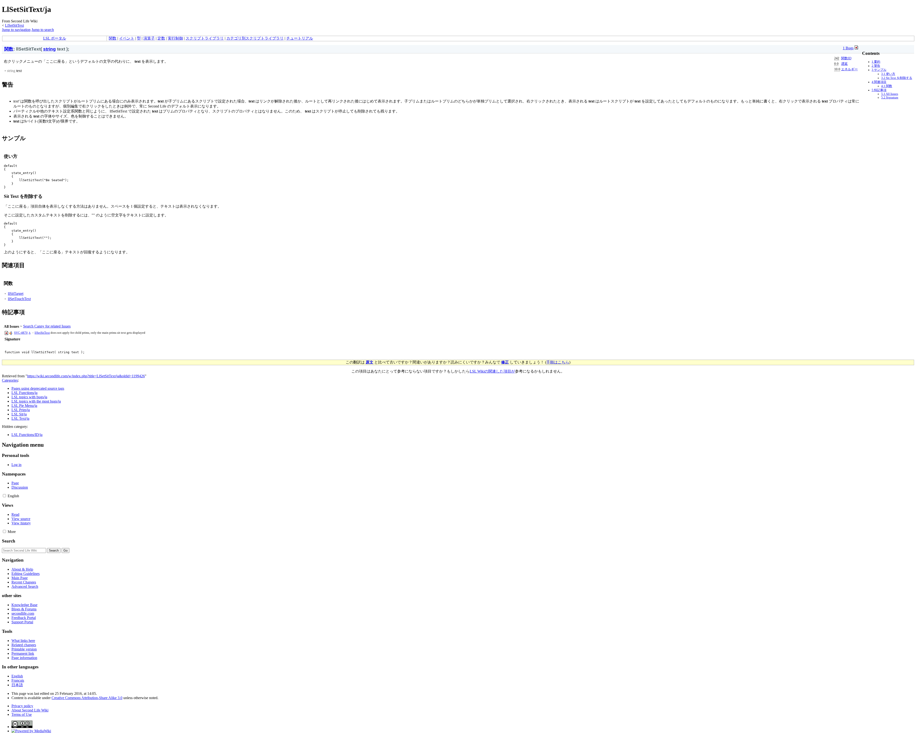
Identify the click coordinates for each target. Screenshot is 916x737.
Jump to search (42, 30)
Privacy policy (22, 706)
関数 (112, 38)
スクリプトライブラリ (205, 38)
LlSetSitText (14, 25)
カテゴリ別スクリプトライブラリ (255, 38)
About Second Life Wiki (29, 710)
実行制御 (175, 38)
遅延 (844, 64)
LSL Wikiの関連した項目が (492, 371)
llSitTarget (15, 294)
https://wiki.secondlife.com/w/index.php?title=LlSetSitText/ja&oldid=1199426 (86, 376)
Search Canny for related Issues (47, 326)
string (49, 48)
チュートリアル (299, 38)
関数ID (846, 58)
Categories (10, 380)
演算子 (149, 38)
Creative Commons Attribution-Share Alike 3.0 (87, 698)
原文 (369, 362)
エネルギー (849, 69)
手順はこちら (557, 362)
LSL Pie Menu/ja (24, 406)
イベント (126, 38)
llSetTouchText (19, 299)
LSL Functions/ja (24, 393)
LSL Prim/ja (20, 410)
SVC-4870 (21, 332)
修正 (505, 362)
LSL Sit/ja (19, 414)
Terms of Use (21, 714)
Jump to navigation (16, 30)
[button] (4, 495)
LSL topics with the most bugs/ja (36, 401)
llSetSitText (42, 332)
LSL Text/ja (20, 418)
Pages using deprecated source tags (37, 388)
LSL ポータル (54, 38)
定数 (161, 38)
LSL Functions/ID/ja (26, 435)
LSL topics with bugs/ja (29, 397)
